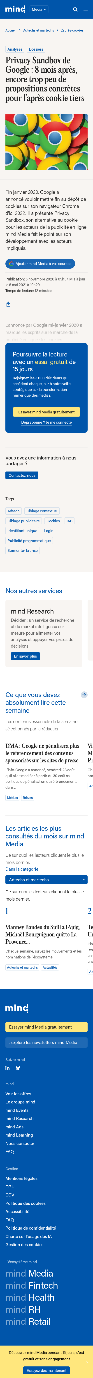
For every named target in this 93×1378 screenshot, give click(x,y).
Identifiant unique (22, 530)
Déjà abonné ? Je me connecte (46, 422)
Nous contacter (19, 1143)
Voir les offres (18, 1093)
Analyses (14, 49)
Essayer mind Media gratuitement (40, 1027)
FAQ (9, 1151)
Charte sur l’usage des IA (28, 1236)
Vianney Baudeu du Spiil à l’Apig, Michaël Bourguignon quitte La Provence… (42, 935)
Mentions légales (21, 1178)
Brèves (28, 797)
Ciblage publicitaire (23, 520)
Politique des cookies (25, 1203)
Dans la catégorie (21, 869)
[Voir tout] (83, 694)
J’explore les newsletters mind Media (43, 1042)
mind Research (19, 1118)
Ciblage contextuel (42, 510)
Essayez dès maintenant (46, 1370)
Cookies (53, 520)
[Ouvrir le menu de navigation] (86, 9)
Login (48, 530)
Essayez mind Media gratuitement (46, 411)
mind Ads (14, 1127)
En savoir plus (25, 655)
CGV (9, 1195)
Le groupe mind (20, 1102)
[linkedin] (7, 1068)
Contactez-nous (22, 475)
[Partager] (8, 304)
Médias (12, 797)
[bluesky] (18, 1068)
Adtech (13, 510)
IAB (69, 520)
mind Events (16, 1110)
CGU (9, 1186)
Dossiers (36, 49)
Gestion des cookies (24, 1244)
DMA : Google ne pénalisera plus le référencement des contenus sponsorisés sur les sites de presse (42, 753)
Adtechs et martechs (22, 967)
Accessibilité (17, 1211)
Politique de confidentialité (30, 1228)
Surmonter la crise (22, 550)
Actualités (50, 967)
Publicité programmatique (29, 540)
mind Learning (19, 1135)
